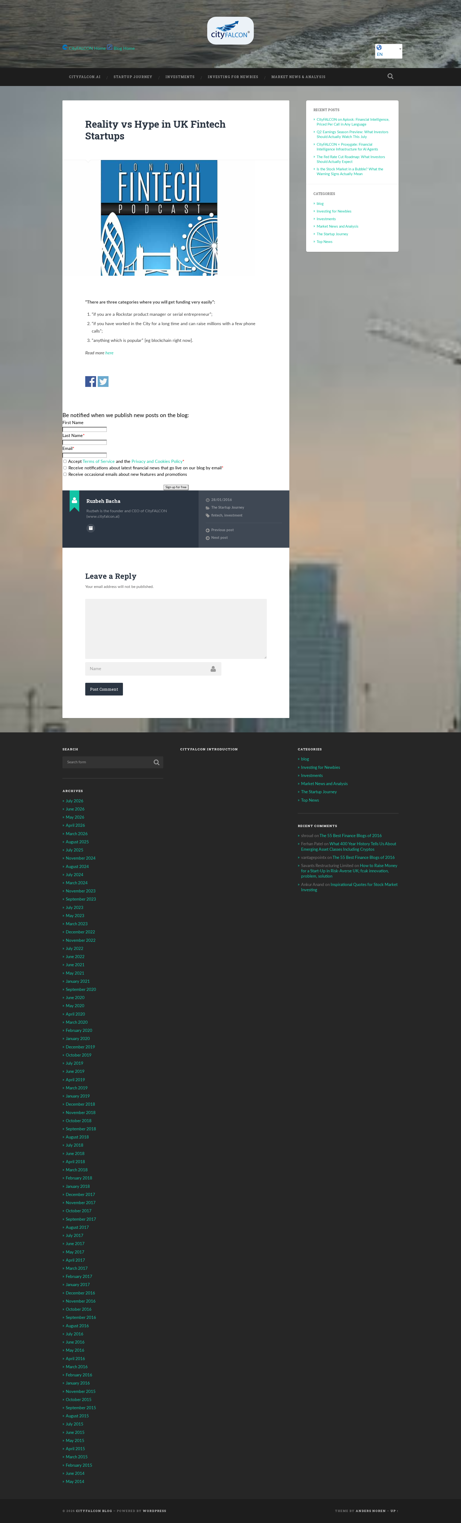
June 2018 (75, 1154)
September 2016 (81, 1318)
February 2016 (79, 1375)
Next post (219, 538)
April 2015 (75, 1449)
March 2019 (77, 1088)
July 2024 (74, 875)
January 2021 (78, 981)
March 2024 (77, 883)
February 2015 (79, 1465)
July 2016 (74, 1334)
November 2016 (81, 1301)
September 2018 (81, 1129)
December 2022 (80, 932)
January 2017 (78, 1285)
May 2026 (75, 817)
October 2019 (78, 1055)
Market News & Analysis (298, 77)
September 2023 (81, 899)
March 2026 (77, 834)
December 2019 (80, 1047)
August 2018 (77, 1137)
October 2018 (78, 1121)
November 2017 (81, 1203)
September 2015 (81, 1408)
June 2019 (75, 1071)
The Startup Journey (227, 507)
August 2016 (77, 1326)
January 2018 (78, 1186)
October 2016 (78, 1309)
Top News (325, 242)
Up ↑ (394, 1511)
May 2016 (75, 1350)
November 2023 (81, 891)
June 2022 (75, 957)
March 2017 (77, 1268)
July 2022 (74, 949)
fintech (216, 515)
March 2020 (77, 1022)
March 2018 (77, 1170)
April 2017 (75, 1260)
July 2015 (74, 1424)
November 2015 (81, 1392)
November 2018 (81, 1113)
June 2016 (75, 1342)
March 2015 (77, 1457)
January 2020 (78, 1039)
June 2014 (75, 1473)
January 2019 (78, 1096)
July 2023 (74, 908)
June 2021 (75, 965)
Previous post (222, 530)
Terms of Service (99, 462)
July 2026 (74, 801)
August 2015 (77, 1416)
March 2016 (77, 1367)
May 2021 (75, 973)
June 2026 (75, 809)
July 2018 (74, 1145)
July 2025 (74, 850)
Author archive (90, 528)
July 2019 (74, 1063)
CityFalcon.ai (85, 77)
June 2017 (75, 1244)
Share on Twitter (103, 381)
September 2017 (81, 1219)
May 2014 (75, 1482)
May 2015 (75, 1441)
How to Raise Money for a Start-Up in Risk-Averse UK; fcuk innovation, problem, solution (349, 871)
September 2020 (81, 990)
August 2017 (77, 1227)
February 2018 (79, 1178)
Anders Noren (371, 1511)
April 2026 (75, 825)
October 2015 (78, 1400)
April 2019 (75, 1080)
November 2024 (81, 858)
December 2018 (80, 1104)
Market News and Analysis (337, 226)
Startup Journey (133, 77)
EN (380, 54)
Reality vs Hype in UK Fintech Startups (155, 130)
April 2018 (75, 1162)
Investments (180, 77)
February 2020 (79, 1031)
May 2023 (75, 916)
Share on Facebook (90, 381)
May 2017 (75, 1252)
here (109, 353)
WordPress (154, 1511)
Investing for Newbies (233, 77)
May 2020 (75, 1006)
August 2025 (77, 842)
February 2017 (79, 1277)
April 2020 (75, 1014)
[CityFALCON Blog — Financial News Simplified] (230, 31)
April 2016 (75, 1359)
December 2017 (80, 1195)
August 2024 (77, 867)
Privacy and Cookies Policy (157, 462)
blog (320, 204)
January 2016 (78, 1383)
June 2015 (75, 1433)
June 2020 (75, 998)
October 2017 (78, 1211)
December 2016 (80, 1293)
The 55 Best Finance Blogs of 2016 (351, 836)
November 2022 (81, 940)
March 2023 (77, 924)
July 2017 (74, 1236)
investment (233, 515)
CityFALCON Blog (94, 1511)
